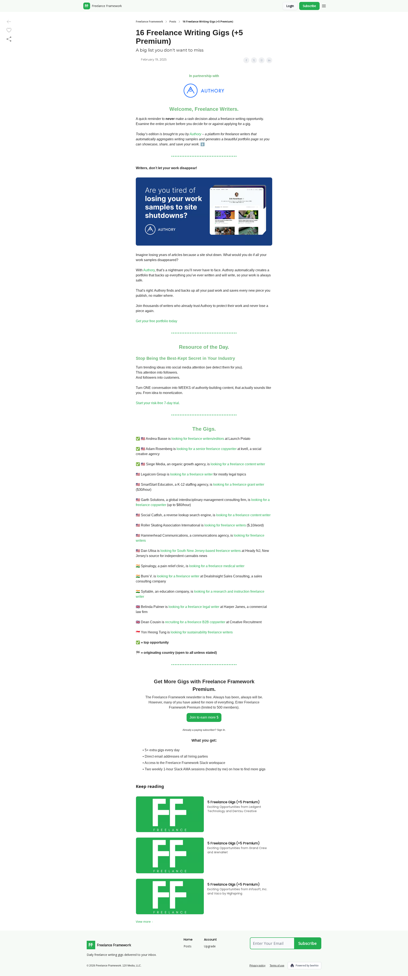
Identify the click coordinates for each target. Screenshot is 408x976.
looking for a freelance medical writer (216, 566)
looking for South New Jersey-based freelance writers (200, 551)
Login (290, 6)
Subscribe (309, 6)
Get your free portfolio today (156, 321)
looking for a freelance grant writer (238, 484)
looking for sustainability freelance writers (202, 632)
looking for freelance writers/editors (197, 438)
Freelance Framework (149, 21)
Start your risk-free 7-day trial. (158, 403)
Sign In (221, 729)
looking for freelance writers (225, 525)
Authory (195, 134)
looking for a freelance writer (191, 474)
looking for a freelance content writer (238, 464)
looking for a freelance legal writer (194, 607)
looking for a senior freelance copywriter (207, 449)
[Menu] (323, 5)
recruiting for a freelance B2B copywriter (195, 622)
